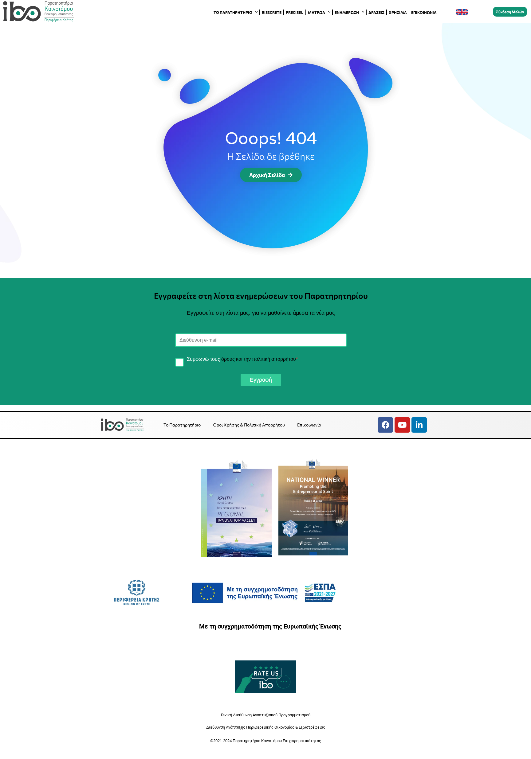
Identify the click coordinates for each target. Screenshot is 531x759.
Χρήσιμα (398, 12)
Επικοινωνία (424, 12)
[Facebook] (385, 425)
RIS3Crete (271, 12)
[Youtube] (402, 425)
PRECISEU (295, 12)
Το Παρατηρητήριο (233, 12)
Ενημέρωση (347, 12)
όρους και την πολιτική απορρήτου (258, 359)
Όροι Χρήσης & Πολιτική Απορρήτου (249, 424)
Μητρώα (316, 12)
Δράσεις (376, 12)
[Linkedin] (419, 425)
